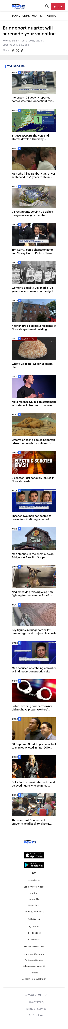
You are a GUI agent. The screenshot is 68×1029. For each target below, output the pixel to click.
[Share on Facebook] (13, 50)
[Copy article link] (22, 50)
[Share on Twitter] (17, 50)
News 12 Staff (10, 41)
